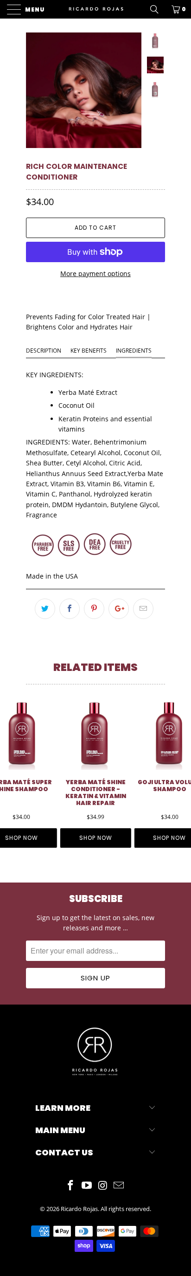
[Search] (157, 9)
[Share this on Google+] (118, 609)
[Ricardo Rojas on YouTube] (87, 1185)
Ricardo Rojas (79, 1209)
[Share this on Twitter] (45, 609)
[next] (132, 90)
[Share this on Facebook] (69, 609)
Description (43, 350)
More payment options (95, 273)
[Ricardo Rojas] (95, 9)
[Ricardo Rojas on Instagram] (103, 1185)
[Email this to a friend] (143, 609)
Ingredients (134, 350)
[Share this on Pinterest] (94, 609)
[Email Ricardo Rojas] (119, 1185)
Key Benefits (88, 350)
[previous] (34, 90)
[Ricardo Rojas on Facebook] (71, 1185)
